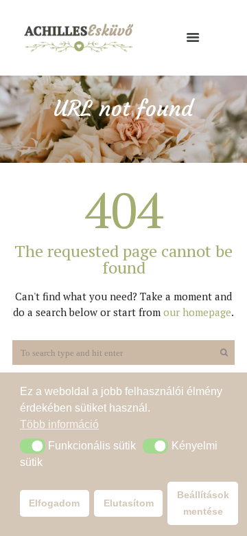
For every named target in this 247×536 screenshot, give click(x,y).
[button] (32, 446)
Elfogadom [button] (54, 503)
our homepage (197, 312)
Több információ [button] (59, 424)
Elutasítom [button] (129, 503)
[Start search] (222, 353)
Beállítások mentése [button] (203, 503)
